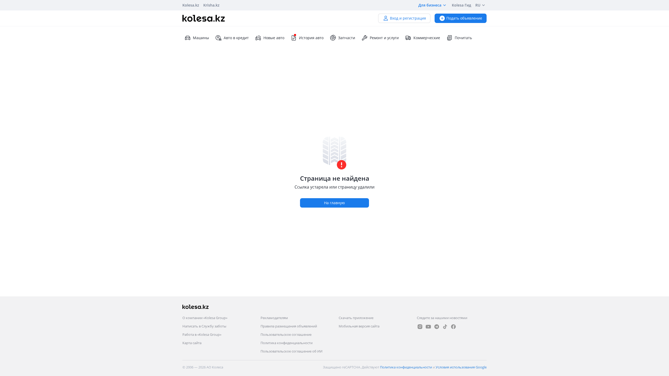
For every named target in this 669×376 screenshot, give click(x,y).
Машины (201, 37)
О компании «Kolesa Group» (204, 317)
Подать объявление (464, 18)
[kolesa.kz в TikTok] (445, 327)
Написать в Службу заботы (204, 326)
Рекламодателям (274, 317)
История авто (311, 37)
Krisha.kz (211, 5)
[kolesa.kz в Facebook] (453, 327)
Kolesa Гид (461, 5)
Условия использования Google (461, 367)
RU (477, 5)
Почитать (463, 37)
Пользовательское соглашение (286, 334)
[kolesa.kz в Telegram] (437, 327)
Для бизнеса (429, 5)
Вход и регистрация (408, 18)
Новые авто (273, 37)
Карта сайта (191, 342)
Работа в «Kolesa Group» (201, 334)
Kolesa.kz (190, 5)
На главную (334, 202)
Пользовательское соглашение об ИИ (291, 351)
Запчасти (346, 37)
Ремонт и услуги (384, 37)
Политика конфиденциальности (287, 342)
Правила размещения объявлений (289, 326)
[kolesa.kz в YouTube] (428, 327)
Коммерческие (426, 37)
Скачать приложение (356, 317)
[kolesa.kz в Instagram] (420, 327)
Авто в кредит (236, 37)
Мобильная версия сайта (359, 326)
